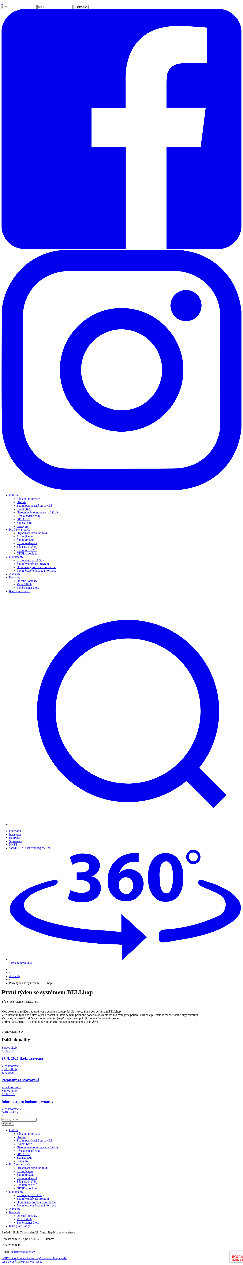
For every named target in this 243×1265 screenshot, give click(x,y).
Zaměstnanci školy (28, 587)
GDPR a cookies (27, 553)
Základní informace (28, 498)
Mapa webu (60, 1258)
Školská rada (24, 522)
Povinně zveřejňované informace (36, 570)
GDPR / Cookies (12, 1258)
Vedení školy (24, 584)
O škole (13, 1130)
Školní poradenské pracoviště (34, 505)
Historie (21, 502)
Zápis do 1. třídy (26, 546)
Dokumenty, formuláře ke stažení (36, 567)
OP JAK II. (23, 519)
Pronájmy (22, 526)
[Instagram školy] (121, 488)
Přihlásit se (81, 7)
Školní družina (25, 539)
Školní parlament (27, 543)
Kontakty (14, 1212)
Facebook (15, 830)
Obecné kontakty (27, 580)
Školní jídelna (25, 536)
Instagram (15, 834)
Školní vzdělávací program (33, 563)
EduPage (14, 837)
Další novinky (10, 1112)
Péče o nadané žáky (28, 515)
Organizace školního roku (32, 533)
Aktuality (14, 976)
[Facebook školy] (121, 248)
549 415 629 (17, 848)
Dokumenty (16, 1191)
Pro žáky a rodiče (19, 1164)
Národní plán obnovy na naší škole (37, 512)
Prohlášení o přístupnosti (38, 1258)
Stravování (15, 841)
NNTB (13, 844)
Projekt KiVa (24, 509)
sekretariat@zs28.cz (38, 848)
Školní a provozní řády (30, 560)
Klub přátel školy (19, 1226)
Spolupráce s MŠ (27, 550)
